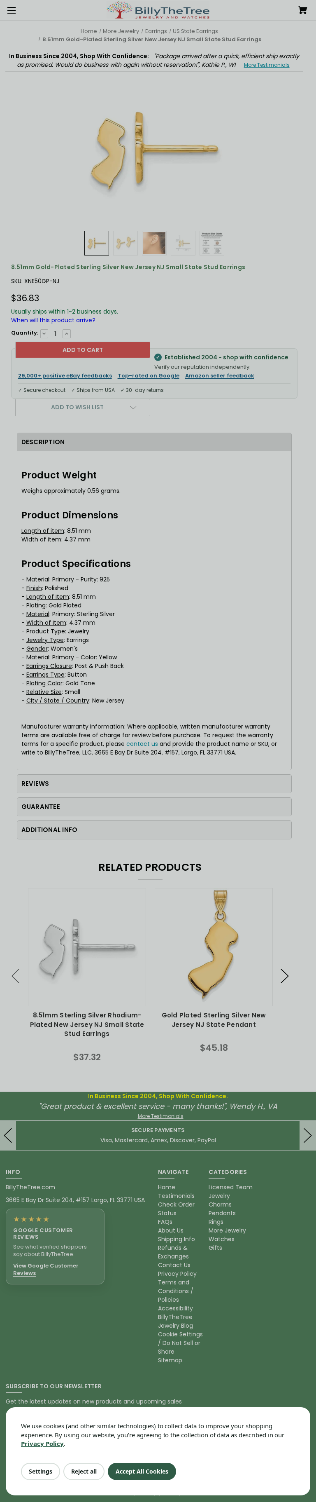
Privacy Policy (42, 1443)
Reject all (84, 1471)
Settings (40, 1471)
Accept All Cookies (142, 1471)
